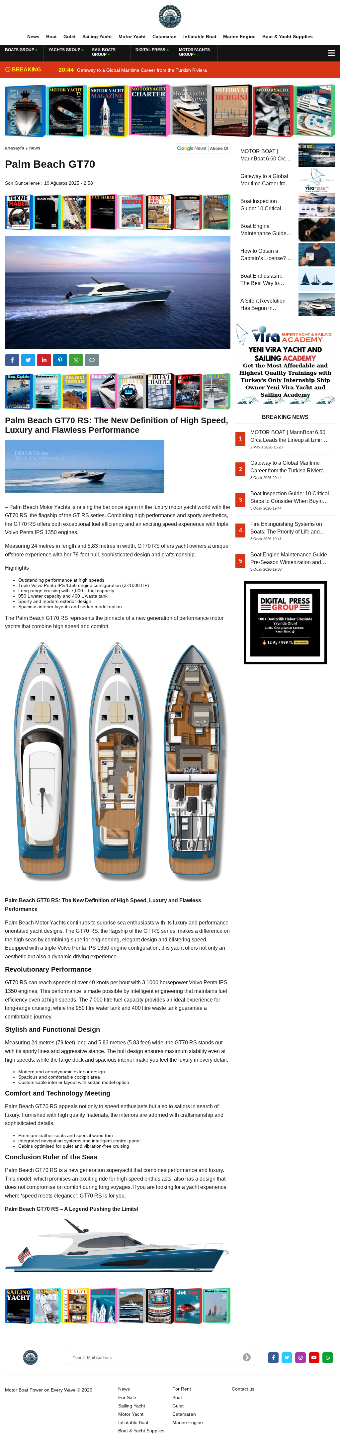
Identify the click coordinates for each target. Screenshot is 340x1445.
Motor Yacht (132, 36)
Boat (51, 36)
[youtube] (314, 1357)
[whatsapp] (327, 1357)
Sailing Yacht (97, 36)
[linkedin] (44, 360)
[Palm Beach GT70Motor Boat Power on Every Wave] (170, 16)
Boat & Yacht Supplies (287, 36)
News (33, 36)
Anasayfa (14, 147)
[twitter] (28, 360)
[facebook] (12, 360)
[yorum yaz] (92, 360)
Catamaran (164, 36)
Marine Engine (239, 36)
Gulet (69, 36)
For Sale (127, 1397)
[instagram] (300, 1357)
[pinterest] (60, 360)
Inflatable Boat (199, 36)
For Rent (181, 1389)
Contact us (243, 1389)
